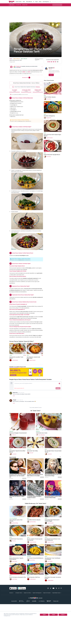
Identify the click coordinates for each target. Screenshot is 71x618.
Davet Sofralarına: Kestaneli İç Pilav (17, 577)
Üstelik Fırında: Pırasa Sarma (16, 538)
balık (42, 75)
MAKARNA (29, 556)
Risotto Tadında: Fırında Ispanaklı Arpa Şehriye (34, 539)
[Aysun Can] (10, 393)
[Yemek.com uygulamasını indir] (13, 588)
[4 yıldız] (53, 62)
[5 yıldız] (55, 62)
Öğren (36, 1)
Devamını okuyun (52, 73)
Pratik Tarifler (11, 4)
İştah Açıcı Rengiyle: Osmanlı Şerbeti (18, 433)
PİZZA (28, 575)
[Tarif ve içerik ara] (50, 1)
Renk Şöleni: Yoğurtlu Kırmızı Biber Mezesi (17, 451)
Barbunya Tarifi (24, 4)
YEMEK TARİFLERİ (16, 58)
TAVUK (10, 355)
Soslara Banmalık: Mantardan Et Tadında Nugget (52, 520)
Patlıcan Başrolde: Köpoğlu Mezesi (52, 154)
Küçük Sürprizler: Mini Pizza (33, 577)
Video (24, 1)
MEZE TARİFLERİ (24, 58)
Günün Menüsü (29, 1)
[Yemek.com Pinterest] (61, 588)
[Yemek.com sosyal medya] (34, 598)
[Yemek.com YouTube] (53, 588)
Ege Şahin (51, 67)
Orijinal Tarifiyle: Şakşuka (50, 97)
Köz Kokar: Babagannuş (49, 115)
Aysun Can (15, 392)
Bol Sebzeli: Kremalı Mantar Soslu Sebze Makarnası (52, 539)
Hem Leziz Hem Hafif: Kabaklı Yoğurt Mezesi (52, 135)
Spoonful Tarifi (18, 4)
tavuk (38, 75)
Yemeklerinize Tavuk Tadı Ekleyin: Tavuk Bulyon (52, 559)
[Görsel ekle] (59, 383)
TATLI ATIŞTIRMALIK (13, 518)
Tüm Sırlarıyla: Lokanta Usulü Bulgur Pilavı (33, 357)
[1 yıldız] (48, 62)
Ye (33, 1)
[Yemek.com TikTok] (50, 588)
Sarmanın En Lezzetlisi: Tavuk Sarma (16, 357)
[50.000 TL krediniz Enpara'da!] (26, 372)
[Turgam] (10, 400)
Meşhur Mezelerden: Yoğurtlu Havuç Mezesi (16, 559)
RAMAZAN (11, 431)
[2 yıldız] (50, 62)
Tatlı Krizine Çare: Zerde (41, 433)
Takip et (51, 74)
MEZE (45, 95)
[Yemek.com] (11, 2)
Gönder (58, 388)
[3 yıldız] (51, 62)
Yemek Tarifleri (19, 1)
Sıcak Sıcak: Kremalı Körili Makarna (35, 558)
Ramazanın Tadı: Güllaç (32, 450)
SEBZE (46, 518)
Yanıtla (14, 395)
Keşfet (40, 1)
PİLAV (28, 355)
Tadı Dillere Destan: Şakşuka (33, 519)
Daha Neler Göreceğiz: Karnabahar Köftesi (53, 578)
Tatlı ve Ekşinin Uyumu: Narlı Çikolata (15, 520)
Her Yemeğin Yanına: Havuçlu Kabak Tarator (53, 451)
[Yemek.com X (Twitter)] (56, 588)
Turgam (14, 399)
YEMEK (10, 58)
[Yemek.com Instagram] (48, 588)
